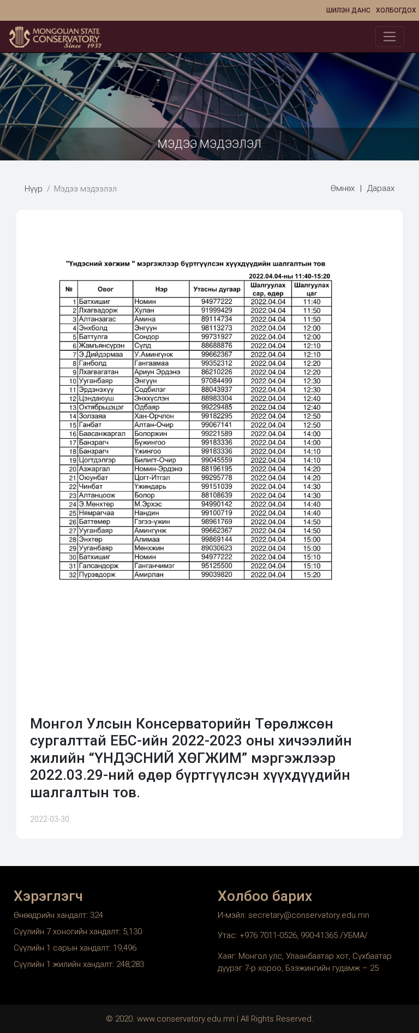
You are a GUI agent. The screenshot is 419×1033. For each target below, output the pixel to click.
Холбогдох (396, 10)
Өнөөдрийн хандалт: (52, 915)
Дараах (380, 188)
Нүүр (34, 189)
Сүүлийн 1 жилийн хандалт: (65, 964)
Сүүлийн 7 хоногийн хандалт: (68, 931)
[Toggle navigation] (389, 36)
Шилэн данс (348, 10)
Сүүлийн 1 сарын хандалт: (63, 948)
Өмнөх (343, 188)
